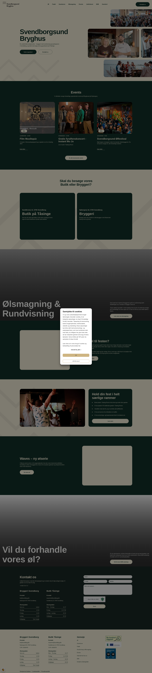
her (79, 346)
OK (76, 355)
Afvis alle (76, 361)
